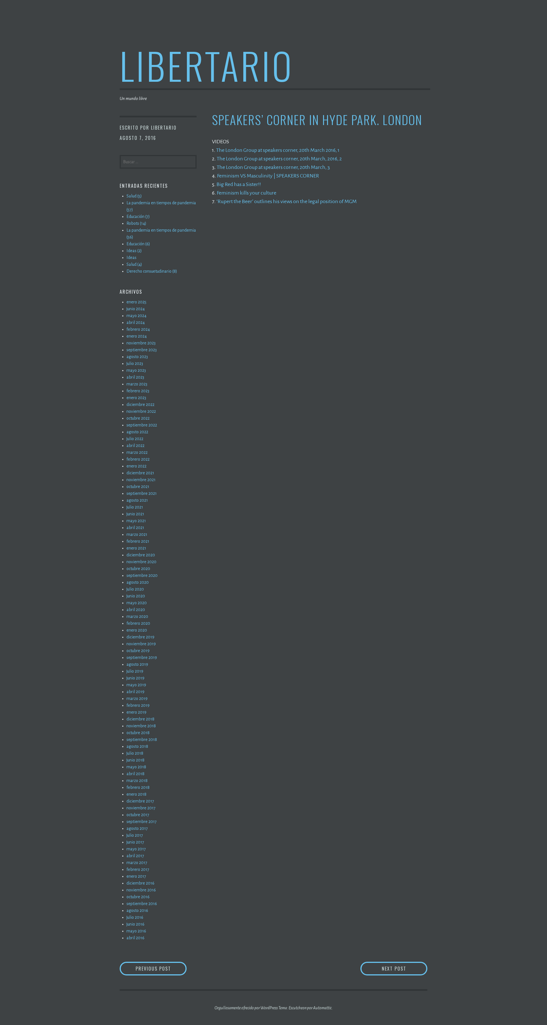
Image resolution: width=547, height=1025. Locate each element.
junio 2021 (135, 514)
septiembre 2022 (141, 425)
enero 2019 (136, 712)
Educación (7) (138, 216)
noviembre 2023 (141, 343)
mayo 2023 (136, 370)
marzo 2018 (137, 780)
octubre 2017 (137, 814)
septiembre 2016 (141, 903)
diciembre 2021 (140, 473)
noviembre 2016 (141, 890)
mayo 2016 (136, 931)
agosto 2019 (137, 664)
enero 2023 (136, 397)
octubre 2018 (138, 732)
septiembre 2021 (141, 493)
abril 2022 (135, 445)
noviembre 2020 (141, 562)
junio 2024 (135, 309)
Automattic (322, 1008)
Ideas (131, 257)
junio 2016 (135, 924)
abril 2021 (135, 527)
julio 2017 (134, 835)
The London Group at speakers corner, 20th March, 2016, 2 (279, 159)
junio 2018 (135, 760)
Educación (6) (138, 244)
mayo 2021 (136, 520)
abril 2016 (135, 938)
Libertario (207, 65)
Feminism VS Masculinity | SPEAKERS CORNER (268, 176)
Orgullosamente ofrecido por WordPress (246, 1008)
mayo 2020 (136, 603)
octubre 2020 (138, 568)
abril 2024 (135, 322)
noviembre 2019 (141, 644)
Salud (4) (134, 264)
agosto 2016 (137, 910)
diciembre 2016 (140, 883)
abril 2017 (135, 856)
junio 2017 (135, 842)
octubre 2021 (137, 486)
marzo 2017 (136, 862)
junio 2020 (135, 596)
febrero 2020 (138, 623)
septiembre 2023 (141, 350)
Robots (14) (136, 223)
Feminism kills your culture (246, 193)
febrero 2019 (138, 705)
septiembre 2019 (141, 657)
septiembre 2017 (141, 821)
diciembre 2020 (140, 555)
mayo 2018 (136, 767)
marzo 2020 (137, 616)
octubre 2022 (138, 418)
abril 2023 (135, 377)
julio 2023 (134, 363)
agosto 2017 (137, 828)
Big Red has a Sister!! (239, 184)
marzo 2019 (137, 698)
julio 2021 (134, 507)
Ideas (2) (134, 250)
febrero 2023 (137, 391)
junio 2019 (135, 678)
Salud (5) (134, 196)
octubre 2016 (138, 897)
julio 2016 (134, 917)
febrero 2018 (138, 787)
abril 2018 (135, 773)
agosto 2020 (137, 582)
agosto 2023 (137, 356)
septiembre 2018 (141, 739)
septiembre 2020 (142, 575)
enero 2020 (136, 630)
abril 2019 (135, 691)
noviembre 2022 (141, 411)
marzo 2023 (136, 384)
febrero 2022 (138, 459)
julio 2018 (134, 753)
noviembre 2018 (141, 726)
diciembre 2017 (140, 801)
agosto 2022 (137, 432)
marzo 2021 (136, 534)
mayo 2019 (136, 685)
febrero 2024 (138, 329)
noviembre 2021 (141, 479)
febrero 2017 (137, 869)
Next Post (404, 968)
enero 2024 (136, 336)
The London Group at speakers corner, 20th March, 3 (273, 167)
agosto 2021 (137, 500)
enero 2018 (136, 794)
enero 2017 (136, 876)
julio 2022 (134, 438)
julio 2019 (134, 671)
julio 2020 (135, 589)
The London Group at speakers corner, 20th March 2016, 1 (278, 150)
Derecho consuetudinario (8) (151, 271)
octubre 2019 (138, 650)
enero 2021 (136, 548)
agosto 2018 (137, 746)
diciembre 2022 (140, 404)
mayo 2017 (136, 849)
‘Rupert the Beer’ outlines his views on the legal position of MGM (287, 201)
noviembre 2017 (141, 808)
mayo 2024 (136, 315)
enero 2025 (136, 302)
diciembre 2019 (140, 637)
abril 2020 (135, 609)
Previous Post (161, 968)
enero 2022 (136, 466)
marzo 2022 (137, 452)
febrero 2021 (137, 541)
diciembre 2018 (140, 719)
